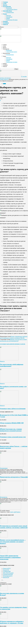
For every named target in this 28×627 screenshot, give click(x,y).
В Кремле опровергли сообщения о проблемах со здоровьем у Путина (12, 622)
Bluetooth (9, 8)
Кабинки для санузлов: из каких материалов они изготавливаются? (13, 340)
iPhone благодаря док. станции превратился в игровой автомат (11, 430)
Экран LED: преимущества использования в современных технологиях (10, 557)
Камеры (5, 21)
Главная (5, 2)
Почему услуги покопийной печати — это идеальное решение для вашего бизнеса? (13, 541)
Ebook (8, 18)
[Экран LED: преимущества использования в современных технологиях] (4, 552)
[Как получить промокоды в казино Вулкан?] (4, 590)
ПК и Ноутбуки (7, 11)
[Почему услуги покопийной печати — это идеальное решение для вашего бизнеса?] (4, 537)
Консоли (8, 15)
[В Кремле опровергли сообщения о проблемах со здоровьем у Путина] (4, 618)
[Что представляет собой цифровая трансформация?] (9, 360)
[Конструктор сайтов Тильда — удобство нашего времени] (11, 466)
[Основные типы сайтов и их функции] (9, 404)
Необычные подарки (12, 20)
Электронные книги (11, 9)
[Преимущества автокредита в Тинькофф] (11, 495)
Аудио (4, 3)
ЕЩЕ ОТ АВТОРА (21, 344)
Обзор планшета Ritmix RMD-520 (11, 423)
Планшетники (10, 12)
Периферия (9, 17)
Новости (5, 24)
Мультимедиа (7, 6)
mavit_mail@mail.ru (15, 512)
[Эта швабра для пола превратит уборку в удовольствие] (4, 604)
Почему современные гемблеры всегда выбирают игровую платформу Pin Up (13, 337)
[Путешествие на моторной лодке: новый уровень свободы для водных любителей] (4, 522)
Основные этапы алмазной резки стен (13, 437)
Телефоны (6, 23)
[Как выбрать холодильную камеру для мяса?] (9, 382)
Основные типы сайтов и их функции (12, 408)
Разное (5, 14)
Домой (2, 79)
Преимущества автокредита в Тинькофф (14, 477)
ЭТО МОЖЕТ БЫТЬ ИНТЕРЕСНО (8, 344)
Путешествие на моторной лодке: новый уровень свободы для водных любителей (13, 526)
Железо (5, 5)
